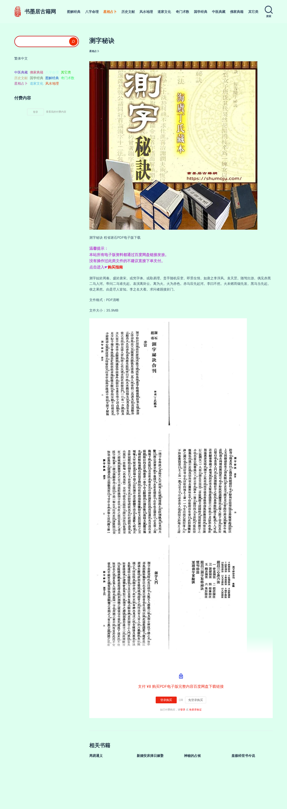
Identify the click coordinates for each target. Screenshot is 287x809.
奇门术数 (182, 11)
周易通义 (96, 755)
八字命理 (92, 11)
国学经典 (200, 11)
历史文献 (128, 11)
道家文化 (164, 11)
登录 (182, 709)
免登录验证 (195, 709)
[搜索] (73, 41)
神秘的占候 (192, 755)
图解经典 (73, 11)
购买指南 (115, 267)
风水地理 (146, 11)
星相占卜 (110, 11)
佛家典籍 (237, 11)
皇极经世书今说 (243, 755)
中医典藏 (218, 11)
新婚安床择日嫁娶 (150, 755)
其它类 (253, 11)
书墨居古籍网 (40, 11)
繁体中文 (21, 58)
